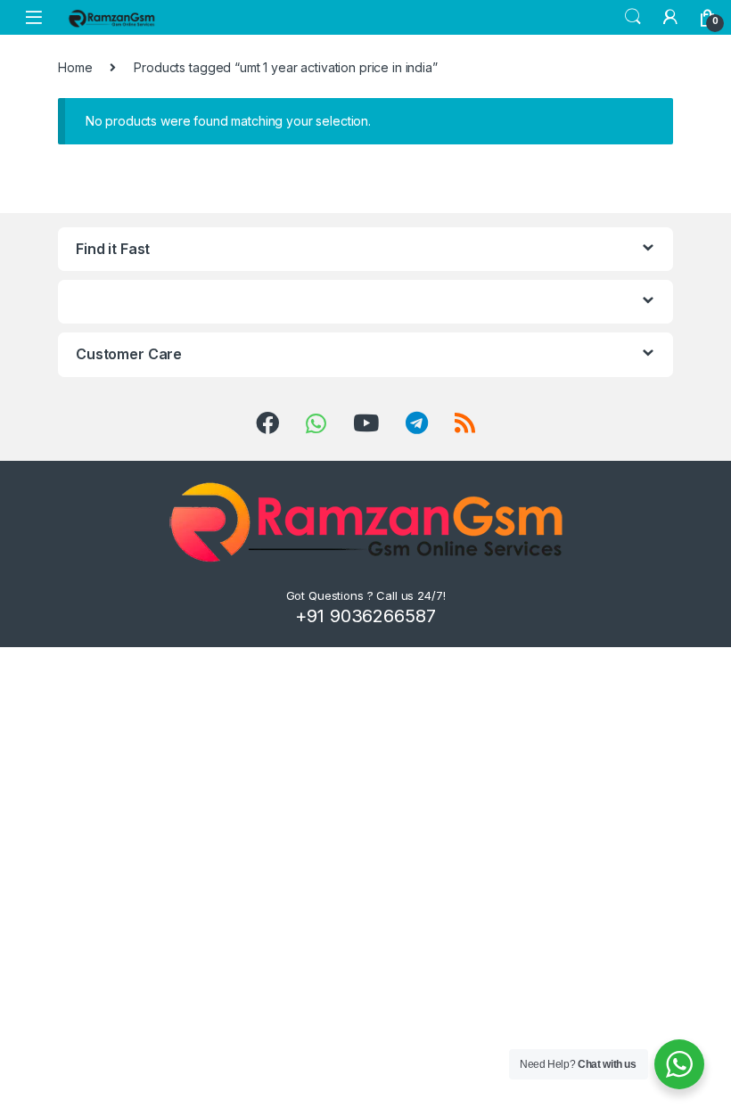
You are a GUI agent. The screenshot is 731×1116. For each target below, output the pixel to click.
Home (75, 67)
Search (633, 17)
